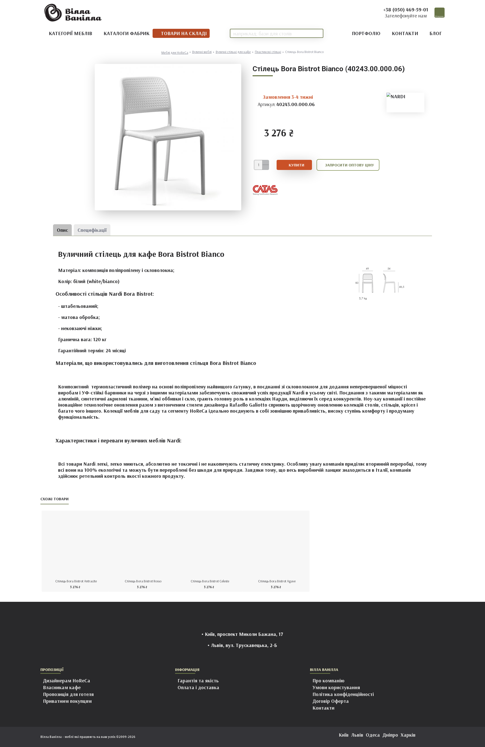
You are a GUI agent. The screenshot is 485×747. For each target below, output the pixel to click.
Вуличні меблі (202, 52)
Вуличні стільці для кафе (233, 52)
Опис (62, 230)
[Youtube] (257, 737)
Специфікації (92, 230)
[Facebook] (227, 737)
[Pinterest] (247, 737)
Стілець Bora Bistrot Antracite (76, 581)
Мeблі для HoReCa (174, 53)
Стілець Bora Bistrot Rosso (143, 581)
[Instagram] (237, 737)
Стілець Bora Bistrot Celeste (210, 581)
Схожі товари (54, 498)
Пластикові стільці (268, 52)
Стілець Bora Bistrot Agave (277, 581)
